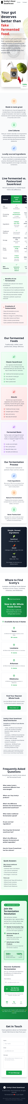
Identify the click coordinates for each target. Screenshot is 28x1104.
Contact (25, 2)
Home (18, 2)
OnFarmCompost (16, 1098)
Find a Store (13, 708)
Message (5, 1055)
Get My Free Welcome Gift (15, 989)
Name (4, 1040)
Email (4, 1047)
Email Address (7, 978)
